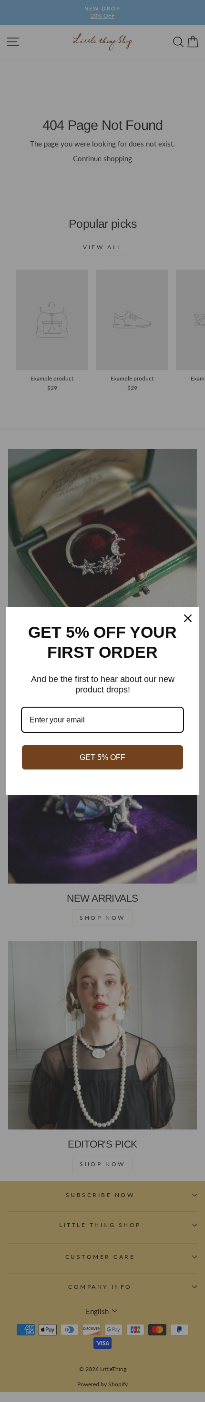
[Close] (187, 618)
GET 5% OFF (102, 757)
